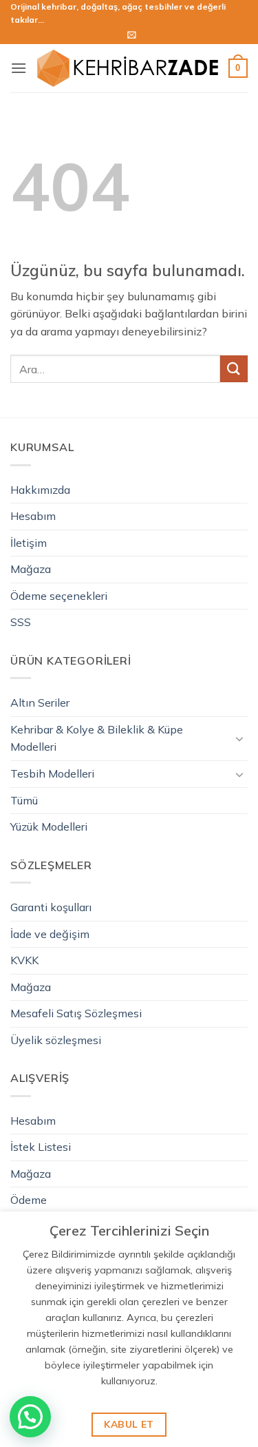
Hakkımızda (40, 490)
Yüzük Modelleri (48, 826)
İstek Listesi (40, 1147)
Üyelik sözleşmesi (55, 1040)
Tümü (24, 800)
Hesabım (33, 516)
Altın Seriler (39, 702)
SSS (20, 622)
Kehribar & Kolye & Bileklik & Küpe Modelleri (96, 738)
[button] (131, 34)
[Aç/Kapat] (239, 738)
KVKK (24, 960)
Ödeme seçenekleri (58, 596)
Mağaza (30, 569)
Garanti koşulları (51, 907)
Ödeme (28, 1200)
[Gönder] (234, 368)
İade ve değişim (49, 934)
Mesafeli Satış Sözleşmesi (76, 1013)
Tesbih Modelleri (52, 773)
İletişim (28, 543)
